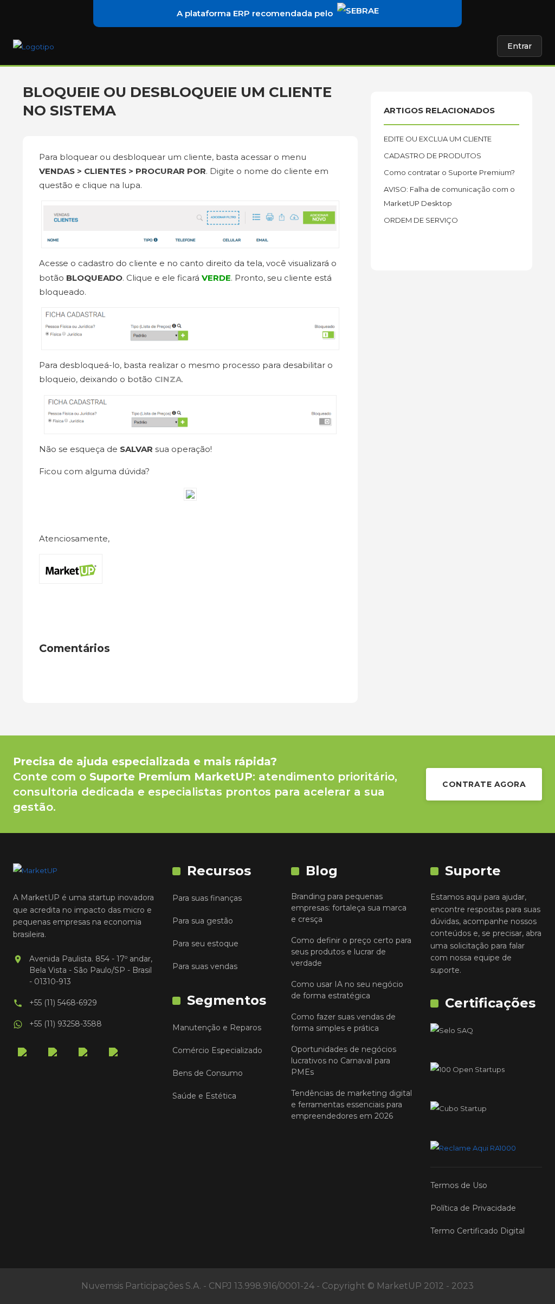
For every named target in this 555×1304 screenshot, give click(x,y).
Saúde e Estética (204, 1096)
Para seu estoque (205, 943)
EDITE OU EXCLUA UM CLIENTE (438, 138)
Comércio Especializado (217, 1050)
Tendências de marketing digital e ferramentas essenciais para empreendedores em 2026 (351, 1104)
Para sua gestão (202, 921)
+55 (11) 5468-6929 (63, 1003)
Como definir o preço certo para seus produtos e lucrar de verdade (351, 951)
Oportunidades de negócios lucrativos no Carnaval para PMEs (343, 1060)
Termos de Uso (458, 1185)
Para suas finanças (207, 898)
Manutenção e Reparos (216, 1027)
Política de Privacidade (473, 1208)
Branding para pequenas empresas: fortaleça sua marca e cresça (348, 908)
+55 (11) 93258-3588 (65, 1024)
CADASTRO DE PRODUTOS (432, 155)
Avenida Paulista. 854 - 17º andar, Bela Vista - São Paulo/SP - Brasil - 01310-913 (90, 970)
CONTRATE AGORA (484, 784)
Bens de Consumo (207, 1073)
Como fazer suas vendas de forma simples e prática (343, 1022)
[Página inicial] (33, 46)
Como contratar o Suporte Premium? (449, 172)
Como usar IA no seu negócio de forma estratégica (347, 989)
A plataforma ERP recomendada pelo (255, 13)
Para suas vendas (204, 966)
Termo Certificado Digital (477, 1231)
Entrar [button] (519, 46)
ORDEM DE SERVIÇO (421, 220)
